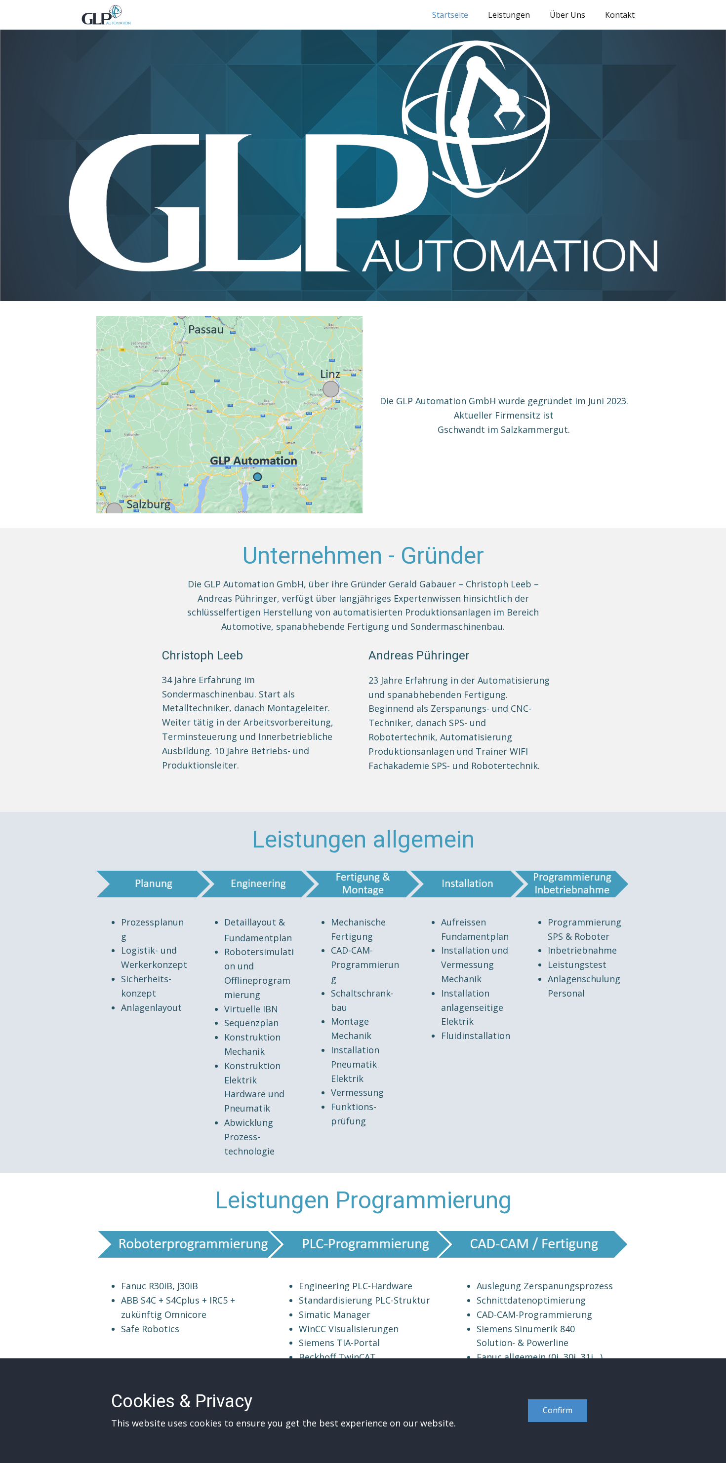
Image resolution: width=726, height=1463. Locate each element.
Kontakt (620, 14)
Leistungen (509, 14)
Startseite (450, 14)
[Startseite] (106, 15)
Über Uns (567, 14)
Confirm (557, 1410)
